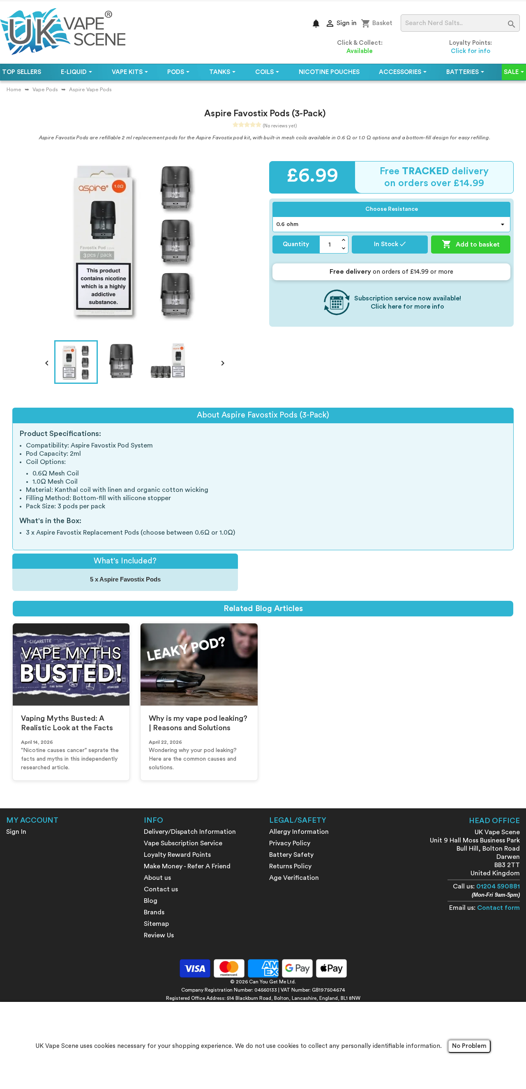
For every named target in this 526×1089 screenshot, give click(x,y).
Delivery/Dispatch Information (190, 831)
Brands (154, 912)
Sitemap (156, 924)
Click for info (470, 51)
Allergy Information (299, 831)
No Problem (469, 1046)
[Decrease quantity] (343, 249)
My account (32, 820)
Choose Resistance (391, 209)
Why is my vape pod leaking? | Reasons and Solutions (198, 723)
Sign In (16, 831)
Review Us (159, 935)
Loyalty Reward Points (177, 854)
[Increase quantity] (343, 240)
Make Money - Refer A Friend (187, 866)
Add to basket (471, 244)
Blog (150, 901)
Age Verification (294, 877)
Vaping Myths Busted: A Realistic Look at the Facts (67, 723)
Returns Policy (290, 866)
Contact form (498, 907)
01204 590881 (498, 886)
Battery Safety (291, 854)
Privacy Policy (289, 843)
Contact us (161, 889)
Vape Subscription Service (183, 843)
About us (157, 877)
